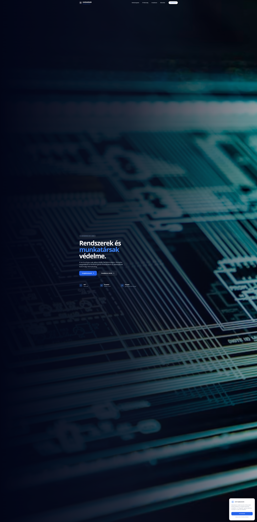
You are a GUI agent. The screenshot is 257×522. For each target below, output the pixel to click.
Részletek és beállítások (242, 517)
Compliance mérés (106, 273)
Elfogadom (242, 513)
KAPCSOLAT (173, 2)
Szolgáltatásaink (87, 273)
